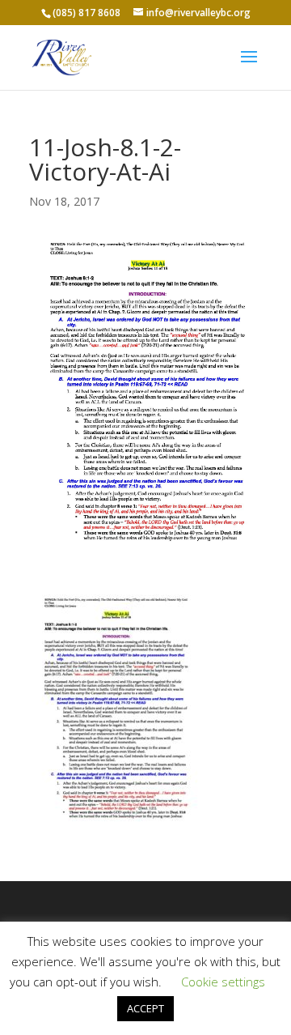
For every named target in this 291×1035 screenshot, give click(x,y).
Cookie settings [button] (223, 981)
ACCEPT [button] (145, 1008)
